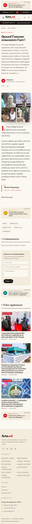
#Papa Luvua (18, 227)
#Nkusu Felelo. (7, 227)
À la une (3, 487)
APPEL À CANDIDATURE (6, 468)
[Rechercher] (29, 17)
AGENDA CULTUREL (23, 464)
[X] (15, 448)
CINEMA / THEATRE (23, 461)
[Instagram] (11, 448)
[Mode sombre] (24, 17)
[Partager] (7, 86)
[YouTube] (7, 448)
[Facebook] (3, 448)
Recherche (4, 490)
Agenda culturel (6, 493)
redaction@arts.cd (8, 511)
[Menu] (3, 18)
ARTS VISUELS (12, 28)
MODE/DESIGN (22, 467)
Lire (27, 339)
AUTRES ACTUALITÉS (5, 476)
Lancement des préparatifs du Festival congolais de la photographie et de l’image (12, 335)
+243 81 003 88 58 (9, 508)
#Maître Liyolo (14, 223)
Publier (7, 281)
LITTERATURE (6, 464)
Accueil (3, 28)
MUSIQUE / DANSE (7, 458)
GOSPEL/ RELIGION (23, 475)
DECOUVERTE (6, 472)
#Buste (5, 223)
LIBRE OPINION (22, 458)
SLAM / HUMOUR (22, 472)
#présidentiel (6, 231)
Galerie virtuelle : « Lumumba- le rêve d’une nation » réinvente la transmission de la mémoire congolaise (14, 403)
